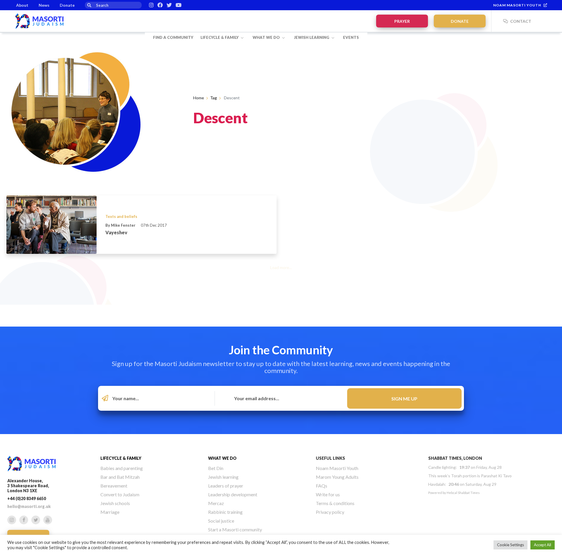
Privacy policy (330, 512)
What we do (267, 37)
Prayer (402, 21)
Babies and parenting (121, 468)
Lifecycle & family (220, 37)
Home (198, 97)
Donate (67, 5)
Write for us (328, 494)
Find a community (173, 37)
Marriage (109, 512)
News (44, 5)
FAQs (321, 485)
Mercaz (216, 503)
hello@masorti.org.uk (29, 506)
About (22, 5)
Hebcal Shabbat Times (463, 493)
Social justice (221, 520)
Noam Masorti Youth (517, 5)
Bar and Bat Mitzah (120, 477)
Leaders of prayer (225, 485)
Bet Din (215, 468)
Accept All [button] (542, 544)
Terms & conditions (335, 503)
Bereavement (113, 485)
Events (351, 37)
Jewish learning (312, 37)
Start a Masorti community (235, 529)
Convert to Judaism (119, 494)
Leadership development (232, 494)
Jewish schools (115, 503)
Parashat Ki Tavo (496, 475)
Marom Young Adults (337, 477)
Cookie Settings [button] (510, 544)
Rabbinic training (225, 512)
